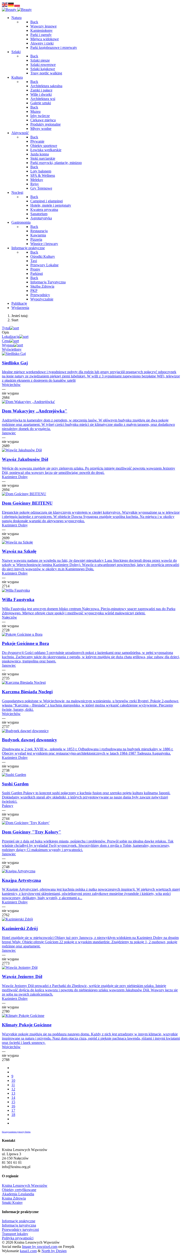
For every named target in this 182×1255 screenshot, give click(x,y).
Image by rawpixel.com (39, 1247)
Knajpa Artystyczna (21, 880)
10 (13, 1080)
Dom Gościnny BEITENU (27, 503)
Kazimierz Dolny (15, 477)
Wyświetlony (12, 349)
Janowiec (9, 433)
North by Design (54, 1251)
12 (13, 1089)
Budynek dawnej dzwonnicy (29, 739)
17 (13, 1110)
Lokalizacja (10, 337)
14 (13, 1098)
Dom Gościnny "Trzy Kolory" (31, 831)
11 (13, 1085)
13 (13, 1093)
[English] (5, 4)
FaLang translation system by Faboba (16, 1132)
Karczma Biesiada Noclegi (27, 691)
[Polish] (17, 4)
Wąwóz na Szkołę (19, 551)
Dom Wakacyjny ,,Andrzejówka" (34, 410)
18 (13, 1115)
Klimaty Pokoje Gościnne (26, 1024)
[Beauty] (17, 10)
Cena (6, 341)
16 (13, 1106)
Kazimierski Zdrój (20, 928)
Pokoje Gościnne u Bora (25, 643)
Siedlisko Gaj (15, 362)
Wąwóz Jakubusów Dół (25, 459)
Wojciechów (11, 385)
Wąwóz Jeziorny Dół (22, 976)
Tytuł (6, 328)
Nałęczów (9, 617)
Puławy (7, 806)
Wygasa (8, 345)
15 (13, 1102)
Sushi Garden (15, 783)
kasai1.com (28, 1251)
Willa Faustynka (18, 599)
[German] (11, 4)
